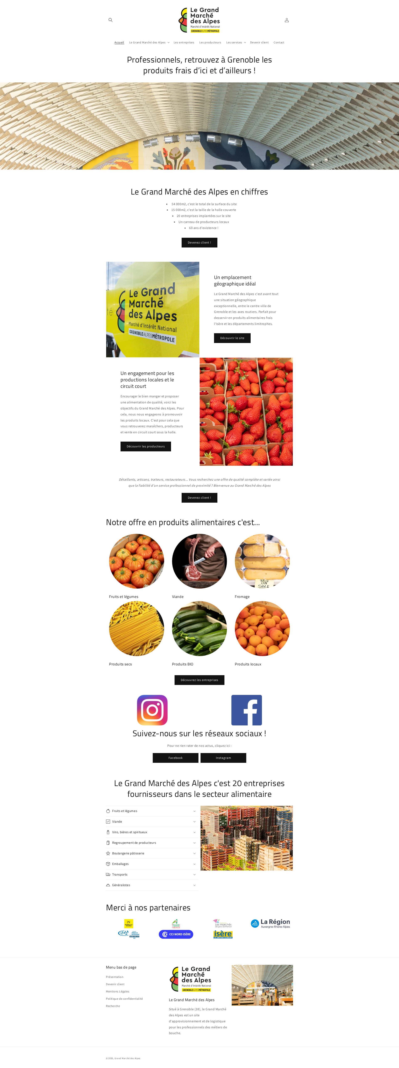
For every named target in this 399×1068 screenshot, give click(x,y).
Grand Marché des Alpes (127, 1058)
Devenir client (115, 984)
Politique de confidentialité (124, 999)
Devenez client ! (199, 242)
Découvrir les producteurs (146, 446)
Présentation (114, 977)
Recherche (113, 1006)
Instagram (223, 758)
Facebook (176, 758)
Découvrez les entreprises (199, 680)
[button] (110, 19)
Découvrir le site (232, 338)
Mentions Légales (117, 991)
